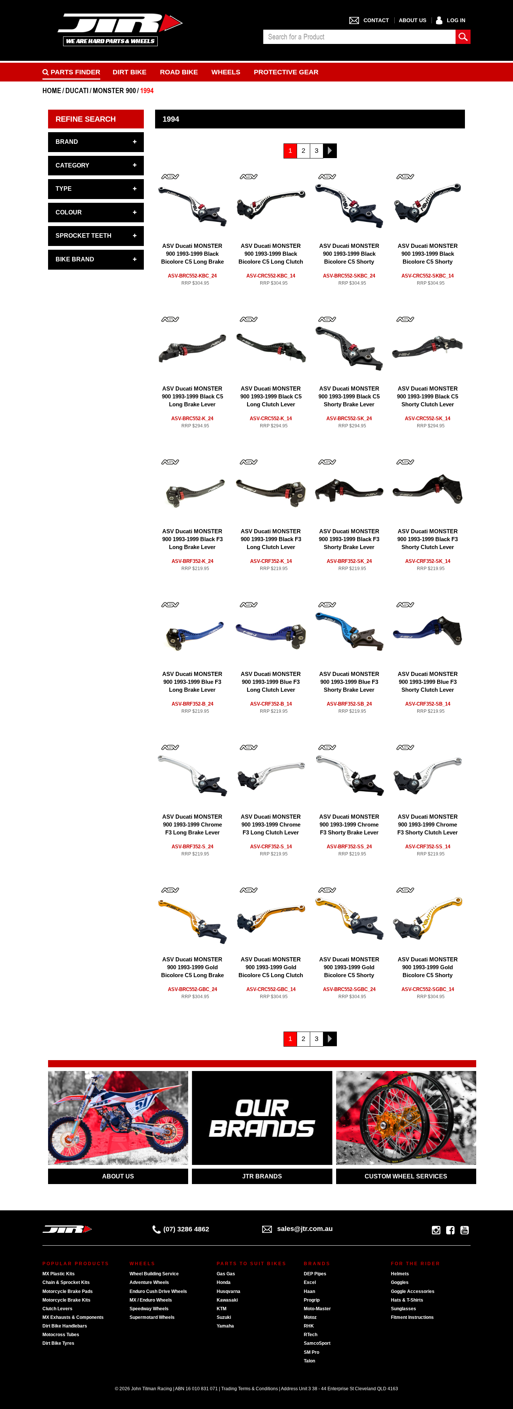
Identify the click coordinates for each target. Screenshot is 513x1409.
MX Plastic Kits (58, 1273)
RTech (310, 1334)
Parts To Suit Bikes (252, 1263)
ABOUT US (118, 1176)
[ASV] (170, 176)
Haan (309, 1291)
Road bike (179, 72)
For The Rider (416, 1263)
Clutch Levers (57, 1308)
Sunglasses (403, 1308)
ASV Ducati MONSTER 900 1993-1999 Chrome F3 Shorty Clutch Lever (427, 824)
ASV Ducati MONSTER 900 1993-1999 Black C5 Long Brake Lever (192, 396)
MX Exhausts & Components (73, 1317)
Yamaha (225, 1326)
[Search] (463, 37)
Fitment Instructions (412, 1317)
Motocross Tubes (60, 1334)
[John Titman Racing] (120, 29)
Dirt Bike (129, 72)
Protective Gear (286, 72)
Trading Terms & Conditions (249, 1388)
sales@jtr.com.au (305, 1228)
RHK (309, 1326)
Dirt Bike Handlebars (64, 1326)
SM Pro (311, 1352)
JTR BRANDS (262, 1176)
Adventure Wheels (149, 1282)
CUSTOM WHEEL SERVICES (406, 1176)
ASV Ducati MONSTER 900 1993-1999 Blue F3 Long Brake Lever (192, 682)
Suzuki (224, 1317)
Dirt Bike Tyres (58, 1343)
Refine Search (86, 119)
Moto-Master (317, 1308)
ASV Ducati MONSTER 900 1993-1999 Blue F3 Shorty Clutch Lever (428, 682)
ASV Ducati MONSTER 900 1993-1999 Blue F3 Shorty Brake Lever (349, 682)
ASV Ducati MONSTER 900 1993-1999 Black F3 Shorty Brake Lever (349, 539)
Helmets (400, 1273)
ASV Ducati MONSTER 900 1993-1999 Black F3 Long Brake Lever (192, 539)
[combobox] (359, 37)
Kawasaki (227, 1300)
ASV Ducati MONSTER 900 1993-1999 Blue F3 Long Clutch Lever (271, 682)
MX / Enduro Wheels (151, 1300)
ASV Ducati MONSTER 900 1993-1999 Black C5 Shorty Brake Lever (349, 396)
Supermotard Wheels (152, 1317)
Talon (309, 1361)
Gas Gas (226, 1273)
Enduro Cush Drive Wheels (158, 1291)
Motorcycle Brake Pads (67, 1291)
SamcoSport (317, 1343)
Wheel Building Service (154, 1273)
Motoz (310, 1317)
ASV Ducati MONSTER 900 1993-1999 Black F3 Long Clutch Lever (271, 539)
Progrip (312, 1300)
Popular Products (75, 1263)
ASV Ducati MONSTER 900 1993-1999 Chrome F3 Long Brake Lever (192, 824)
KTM (221, 1308)
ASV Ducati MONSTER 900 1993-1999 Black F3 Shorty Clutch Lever (427, 539)
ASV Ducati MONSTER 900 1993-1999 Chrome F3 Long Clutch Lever (271, 824)
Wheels (225, 72)
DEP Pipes (315, 1273)
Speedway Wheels (149, 1308)
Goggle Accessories (413, 1291)
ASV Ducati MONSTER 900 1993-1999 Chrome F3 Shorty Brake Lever (349, 824)
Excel (310, 1282)
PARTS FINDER (74, 72)
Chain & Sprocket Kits (66, 1282)
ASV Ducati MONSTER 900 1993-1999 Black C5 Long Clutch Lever (271, 396)
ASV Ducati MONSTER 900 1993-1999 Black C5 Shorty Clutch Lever (427, 396)
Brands (317, 1263)
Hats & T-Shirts (407, 1300)
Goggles (400, 1282)
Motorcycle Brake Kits (66, 1300)
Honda (224, 1282)
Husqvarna (228, 1291)
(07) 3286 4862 (186, 1229)
